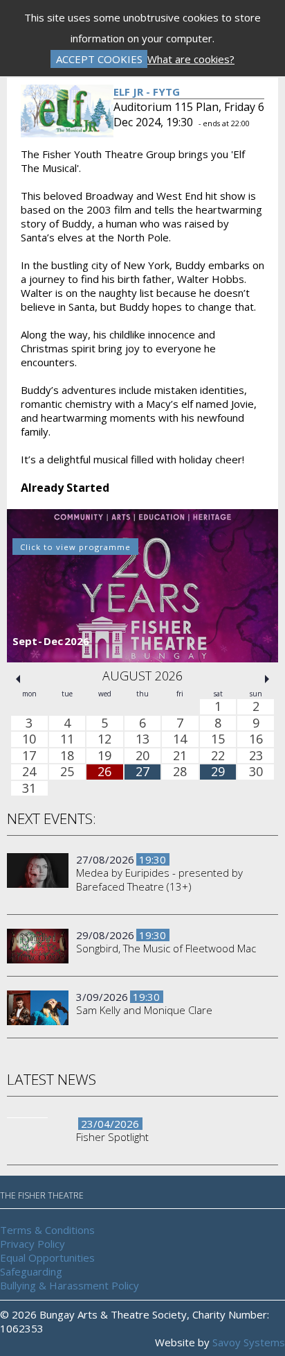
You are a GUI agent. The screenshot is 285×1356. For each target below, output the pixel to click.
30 (256, 772)
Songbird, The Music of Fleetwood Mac (166, 948)
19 (104, 756)
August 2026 (142, 675)
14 (180, 739)
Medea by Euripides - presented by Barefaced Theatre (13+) (159, 879)
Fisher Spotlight (112, 1137)
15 (218, 739)
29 (218, 772)
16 (256, 739)
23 (256, 756)
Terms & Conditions (47, 1230)
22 (218, 756)
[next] (267, 679)
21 (180, 756)
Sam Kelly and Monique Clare (144, 1010)
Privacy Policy (32, 1244)
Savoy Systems (248, 1342)
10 (29, 739)
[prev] (18, 679)
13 (142, 739)
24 (29, 772)
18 (67, 756)
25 (67, 772)
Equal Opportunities (47, 1257)
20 (142, 756)
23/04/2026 (110, 1124)
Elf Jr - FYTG (146, 91)
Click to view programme (75, 547)
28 (180, 772)
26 (104, 772)
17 (29, 756)
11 (67, 739)
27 (142, 772)
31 (29, 788)
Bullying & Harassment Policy (69, 1285)
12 (104, 739)
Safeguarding (31, 1271)
